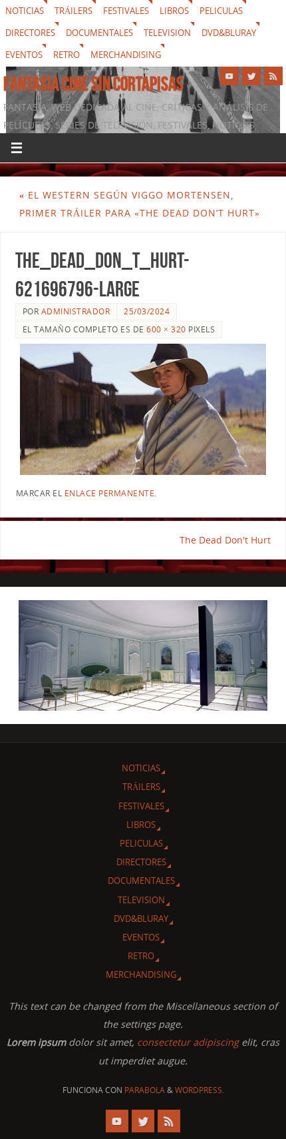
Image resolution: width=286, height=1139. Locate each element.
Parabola (144, 1090)
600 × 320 (166, 329)
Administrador (75, 311)
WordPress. (199, 1090)
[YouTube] (229, 76)
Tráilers (73, 11)
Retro (66, 55)
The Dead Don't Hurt (225, 540)
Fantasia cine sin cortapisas (93, 84)
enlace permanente (110, 493)
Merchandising (125, 55)
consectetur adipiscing (188, 1042)
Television (167, 33)
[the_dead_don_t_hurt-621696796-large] (143, 409)
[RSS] (273, 76)
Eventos (24, 55)
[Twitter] (251, 76)
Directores (30, 33)
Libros (174, 11)
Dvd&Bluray (229, 33)
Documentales (99, 33)
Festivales (126, 11)
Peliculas (221, 11)
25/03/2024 (147, 311)
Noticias (24, 11)
